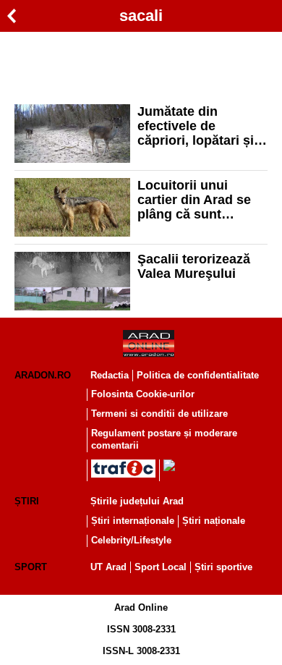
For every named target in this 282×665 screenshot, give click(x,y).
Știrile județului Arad (137, 501)
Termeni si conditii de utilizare (159, 413)
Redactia (109, 375)
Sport (30, 567)
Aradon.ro (42, 375)
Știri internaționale (132, 520)
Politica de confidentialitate (198, 375)
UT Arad (108, 567)
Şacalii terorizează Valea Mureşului (193, 266)
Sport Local (160, 567)
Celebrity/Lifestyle (131, 540)
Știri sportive (223, 567)
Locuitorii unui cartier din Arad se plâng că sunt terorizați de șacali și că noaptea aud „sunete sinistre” (201, 199)
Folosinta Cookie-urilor (143, 394)
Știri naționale (213, 520)
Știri (26, 501)
